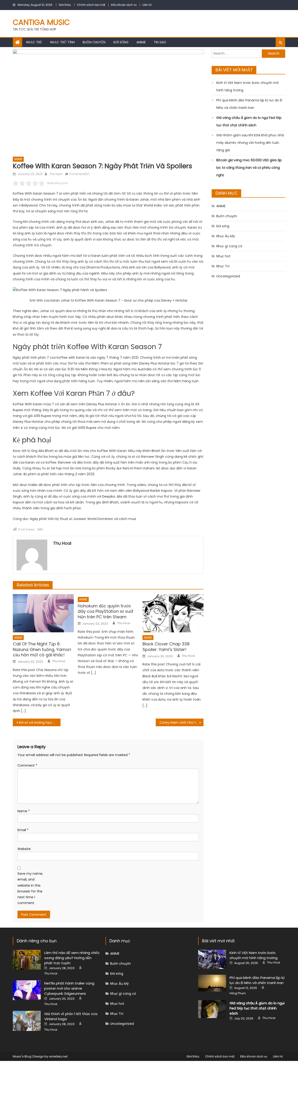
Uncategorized (228, 276)
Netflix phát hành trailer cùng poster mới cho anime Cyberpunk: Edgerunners (69, 988)
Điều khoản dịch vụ (124, 5)
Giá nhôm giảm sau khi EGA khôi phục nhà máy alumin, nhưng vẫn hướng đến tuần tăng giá (250, 142)
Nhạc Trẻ (34, 42)
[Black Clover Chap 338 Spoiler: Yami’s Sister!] (172, 613)
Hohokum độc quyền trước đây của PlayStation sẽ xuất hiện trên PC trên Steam (105, 611)
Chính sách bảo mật (91, 5)
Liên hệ (147, 5)
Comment (27, 765)
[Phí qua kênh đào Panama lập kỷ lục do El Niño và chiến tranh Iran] (212, 983)
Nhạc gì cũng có (229, 246)
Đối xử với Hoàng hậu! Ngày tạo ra (40, 722)
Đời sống (121, 42)
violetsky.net (58, 1056)
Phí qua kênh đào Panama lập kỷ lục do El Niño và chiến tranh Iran (249, 104)
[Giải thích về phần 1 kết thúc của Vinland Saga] (27, 1021)
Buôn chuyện (94, 42)
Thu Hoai (55, 174)
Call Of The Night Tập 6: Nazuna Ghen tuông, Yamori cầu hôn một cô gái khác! (42, 649)
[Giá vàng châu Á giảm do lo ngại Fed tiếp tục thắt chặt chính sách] (212, 1009)
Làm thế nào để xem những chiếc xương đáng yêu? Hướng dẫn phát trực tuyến (72, 957)
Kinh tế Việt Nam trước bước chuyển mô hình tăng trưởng (247, 86)
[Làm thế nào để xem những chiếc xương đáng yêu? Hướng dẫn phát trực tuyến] (27, 960)
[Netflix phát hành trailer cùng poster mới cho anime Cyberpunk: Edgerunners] (27, 990)
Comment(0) (79, 174)
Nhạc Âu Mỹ (225, 236)
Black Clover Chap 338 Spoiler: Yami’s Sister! (166, 646)
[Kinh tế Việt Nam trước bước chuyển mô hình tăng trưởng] (212, 959)
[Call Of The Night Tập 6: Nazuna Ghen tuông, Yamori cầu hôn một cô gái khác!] (43, 613)
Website (24, 849)
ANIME (141, 42)
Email (23, 830)
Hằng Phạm (238, 993)
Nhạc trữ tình (62, 42)
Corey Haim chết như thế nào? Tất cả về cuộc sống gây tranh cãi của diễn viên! (181, 722)
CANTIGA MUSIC (41, 22)
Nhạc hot (223, 256)
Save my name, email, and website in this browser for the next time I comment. (30, 888)
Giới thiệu (65, 5)
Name (23, 811)
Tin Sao (160, 42)
